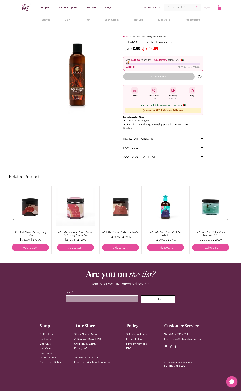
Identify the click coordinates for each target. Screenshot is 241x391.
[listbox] (151, 7)
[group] (120, 220)
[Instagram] (166, 346)
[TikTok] (171, 346)
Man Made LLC (176, 365)
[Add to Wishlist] (199, 76)
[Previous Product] (14, 220)
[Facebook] (175, 346)
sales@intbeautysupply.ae (96, 362)
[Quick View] (30, 207)
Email (69, 292)
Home (126, 36)
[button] (151, 7)
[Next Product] (227, 220)
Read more (129, 127)
